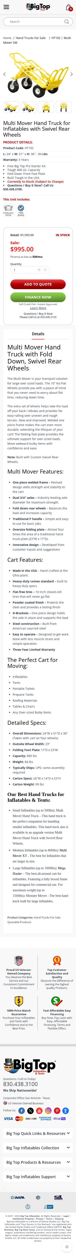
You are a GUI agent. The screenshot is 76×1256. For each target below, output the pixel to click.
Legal (66, 1215)
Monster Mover (36, 895)
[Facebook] (21, 1110)
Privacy (39, 1218)
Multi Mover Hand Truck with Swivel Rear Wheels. (37, 838)
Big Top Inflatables (30, 1215)
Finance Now (38, 297)
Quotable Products (19, 922)
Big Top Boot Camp (25, 1229)
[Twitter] (30, 1110)
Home (7, 38)
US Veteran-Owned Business (25, 1103)
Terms (49, 1218)
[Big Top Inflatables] (38, 7)
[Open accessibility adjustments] (65, 1110)
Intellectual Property (23, 1218)
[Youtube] (39, 1110)
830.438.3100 (48, 317)
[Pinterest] (57, 1110)
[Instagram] (48, 1110)
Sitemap (59, 1218)
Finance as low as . (26, 257)
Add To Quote (38, 284)
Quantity (16, 264)
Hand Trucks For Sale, (47, 917)
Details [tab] (38, 333)
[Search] (66, 21)
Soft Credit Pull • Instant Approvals (38, 304)
